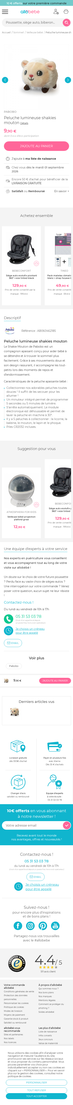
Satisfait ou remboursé (15, 1022)
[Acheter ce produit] (36, 263)
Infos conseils (45, 1035)
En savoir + (61, 191)
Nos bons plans (46, 992)
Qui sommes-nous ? (49, 988)
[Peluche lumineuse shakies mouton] (14, 712)
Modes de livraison (13, 1011)
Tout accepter (36, 1096)
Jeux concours (46, 1039)
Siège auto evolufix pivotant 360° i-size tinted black (21, 276)
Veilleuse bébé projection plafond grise (21, 518)
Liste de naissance (48, 1031)
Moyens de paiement (14, 1015)
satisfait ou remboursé (18, 795)
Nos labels (9, 1038)
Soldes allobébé (46, 1012)
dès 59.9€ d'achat (18, 759)
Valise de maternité (48, 1043)
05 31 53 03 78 (55, 800)
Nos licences (10, 1042)
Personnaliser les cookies (16, 1003)
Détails (24, 123)
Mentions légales (47, 1000)
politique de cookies (19, 1076)
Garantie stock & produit (16, 1019)
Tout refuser (36, 1090)
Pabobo (10, 112)
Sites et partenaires (13, 1034)
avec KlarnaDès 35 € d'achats (54, 761)
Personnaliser (36, 1082)
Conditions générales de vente (19, 991)
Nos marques (45, 996)
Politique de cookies (14, 1007)
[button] (5, 80)
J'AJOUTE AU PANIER (55, 680)
